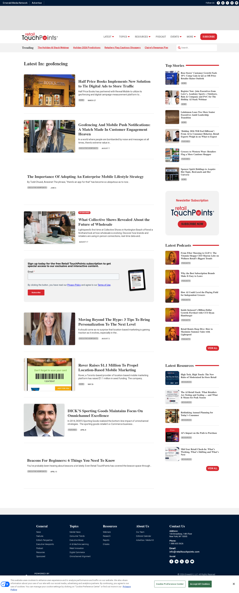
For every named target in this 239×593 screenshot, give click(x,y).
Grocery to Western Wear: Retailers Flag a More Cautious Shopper (198, 153)
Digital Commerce (77, 552)
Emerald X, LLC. (191, 574)
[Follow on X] (227, 3)
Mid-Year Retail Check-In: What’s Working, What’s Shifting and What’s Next (200, 451)
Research (107, 536)
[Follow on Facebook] (218, 3)
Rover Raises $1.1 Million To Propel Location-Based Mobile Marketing (108, 367)
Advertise (37, 3)
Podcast (161, 37)
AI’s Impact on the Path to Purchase (199, 433)
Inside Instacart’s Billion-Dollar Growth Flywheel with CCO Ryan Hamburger (197, 312)
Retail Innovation (77, 548)
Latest (107, 37)
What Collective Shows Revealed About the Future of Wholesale (114, 222)
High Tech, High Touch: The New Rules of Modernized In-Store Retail (198, 376)
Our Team (140, 532)
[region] (119, 584)
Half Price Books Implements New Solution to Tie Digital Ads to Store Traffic (114, 83)
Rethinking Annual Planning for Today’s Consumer (197, 414)
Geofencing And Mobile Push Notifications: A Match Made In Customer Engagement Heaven (114, 129)
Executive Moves (77, 540)
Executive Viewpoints (88, 148)
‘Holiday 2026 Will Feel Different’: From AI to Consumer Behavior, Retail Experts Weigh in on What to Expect (200, 133)
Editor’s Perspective (44, 540)
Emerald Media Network (15, 3)
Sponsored (40, 556)
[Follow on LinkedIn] (223, 3)
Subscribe (209, 36)
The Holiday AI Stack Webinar (53, 47)
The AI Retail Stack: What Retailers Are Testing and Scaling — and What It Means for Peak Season (199, 394)
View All (212, 348)
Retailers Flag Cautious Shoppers (123, 47)
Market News (75, 532)
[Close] (233, 583)
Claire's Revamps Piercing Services (164, 47)
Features (72, 430)
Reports (106, 540)
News (81, 100)
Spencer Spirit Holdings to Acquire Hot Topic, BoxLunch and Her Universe (198, 171)
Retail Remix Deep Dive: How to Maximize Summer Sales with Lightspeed (197, 331)
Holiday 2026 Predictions (86, 47)
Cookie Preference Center (170, 584)
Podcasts (186, 263)
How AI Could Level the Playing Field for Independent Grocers (199, 293)
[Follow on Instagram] (232, 3)
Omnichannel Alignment (80, 556)
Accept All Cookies (200, 584)
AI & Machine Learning (79, 544)
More (190, 37)
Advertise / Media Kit (145, 540)
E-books (106, 544)
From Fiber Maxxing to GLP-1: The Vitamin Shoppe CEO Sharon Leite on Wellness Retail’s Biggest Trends (200, 255)
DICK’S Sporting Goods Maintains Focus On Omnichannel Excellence (105, 413)
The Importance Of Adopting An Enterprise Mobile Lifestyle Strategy (85, 176)
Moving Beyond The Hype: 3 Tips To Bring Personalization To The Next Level (114, 321)
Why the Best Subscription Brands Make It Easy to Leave (198, 274)
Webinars (107, 532)
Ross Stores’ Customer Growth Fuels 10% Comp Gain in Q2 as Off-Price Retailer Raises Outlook (199, 75)
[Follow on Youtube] (236, 3)
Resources (141, 37)
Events (175, 37)
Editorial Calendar (143, 536)
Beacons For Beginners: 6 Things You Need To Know (71, 460)
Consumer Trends (77, 536)
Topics (123, 37)
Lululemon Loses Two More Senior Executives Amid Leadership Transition (198, 114)
